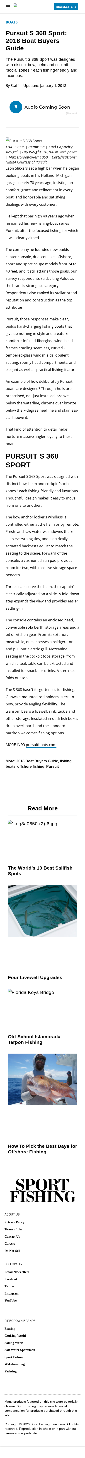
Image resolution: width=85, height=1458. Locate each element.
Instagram (12, 1293)
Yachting (11, 1371)
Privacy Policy (14, 1222)
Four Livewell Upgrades (35, 977)
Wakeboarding (15, 1364)
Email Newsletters (17, 1272)
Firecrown (58, 1424)
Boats (12, 22)
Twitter (10, 1286)
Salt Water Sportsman (20, 1350)
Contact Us (12, 1236)
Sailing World (14, 1343)
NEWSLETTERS (66, 6)
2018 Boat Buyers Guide (37, 761)
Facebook (11, 1279)
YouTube (11, 1300)
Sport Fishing (14, 1357)
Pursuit (52, 766)
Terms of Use (13, 1229)
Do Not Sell (12, 1251)
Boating (10, 1328)
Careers (10, 1243)
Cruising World (15, 1335)
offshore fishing (30, 766)
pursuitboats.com (41, 744)
